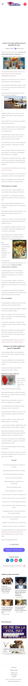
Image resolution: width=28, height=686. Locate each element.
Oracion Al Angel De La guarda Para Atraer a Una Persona (20, 609)
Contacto (14, 667)
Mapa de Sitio (14, 670)
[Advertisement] (14, 27)
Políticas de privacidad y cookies (14, 674)
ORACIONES (15, 544)
